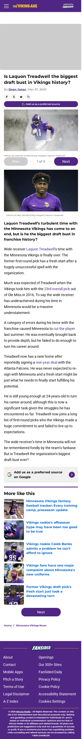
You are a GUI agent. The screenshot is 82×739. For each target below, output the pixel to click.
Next (66, 161)
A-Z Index (10, 701)
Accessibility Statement (57, 694)
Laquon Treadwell (40, 249)
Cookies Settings (52, 701)
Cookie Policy (49, 687)
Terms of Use (13, 687)
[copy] (28, 97)
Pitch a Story (13, 679)
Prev (16, 161)
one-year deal (46, 362)
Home (8, 625)
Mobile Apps (13, 672)
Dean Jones (17, 89)
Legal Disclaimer (16, 694)
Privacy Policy (49, 679)
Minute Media (23, 711)
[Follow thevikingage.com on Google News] (72, 475)
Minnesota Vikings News (31, 625)
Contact (9, 664)
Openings (46, 657)
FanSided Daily (50, 672)
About (8, 657)
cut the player (64, 328)
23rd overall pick (57, 289)
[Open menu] (6, 6)
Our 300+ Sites (50, 664)
